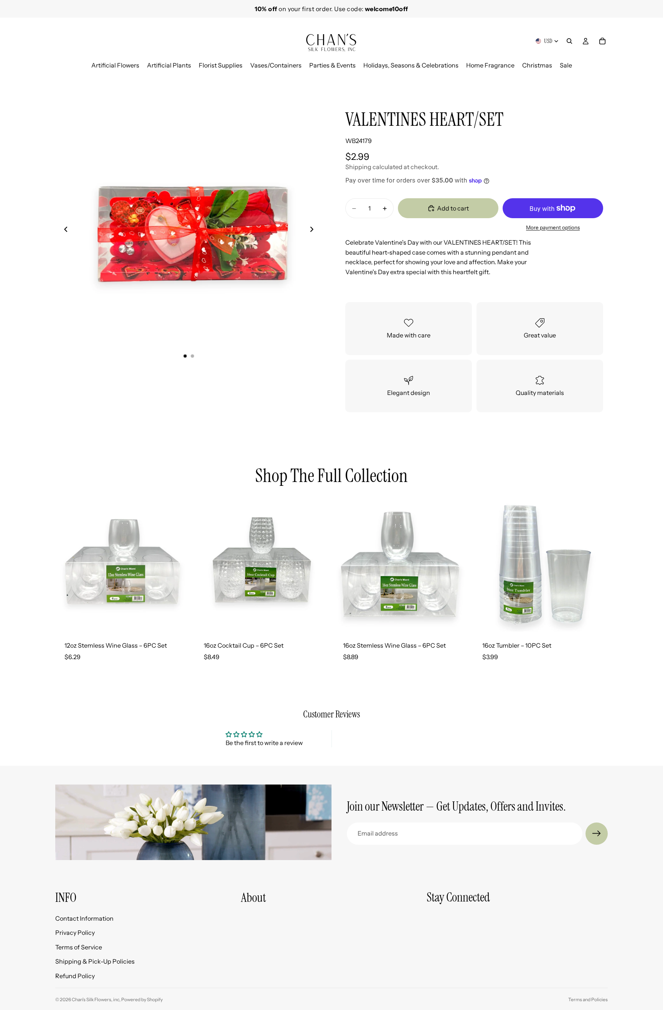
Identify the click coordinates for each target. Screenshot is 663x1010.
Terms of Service (78, 947)
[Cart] (602, 41)
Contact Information (84, 918)
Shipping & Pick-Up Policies (95, 961)
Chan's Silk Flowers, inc (95, 999)
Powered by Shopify (142, 999)
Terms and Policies (588, 999)
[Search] (569, 41)
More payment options (553, 227)
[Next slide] (599, 79)
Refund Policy (75, 976)
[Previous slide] (63, 230)
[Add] (178, 620)
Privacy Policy (75, 932)
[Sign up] (596, 833)
